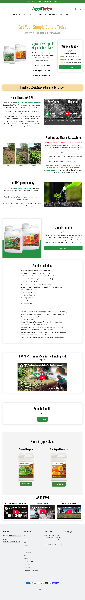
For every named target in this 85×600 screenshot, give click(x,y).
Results (26, 545)
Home (25, 536)
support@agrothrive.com (11, 541)
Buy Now (70, 67)
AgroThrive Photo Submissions (29, 563)
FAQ (61, 14)
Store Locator (28, 574)
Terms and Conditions (31, 571)
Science (26, 542)
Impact (26, 549)
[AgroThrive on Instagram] (68, 532)
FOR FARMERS (53, 14)
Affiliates (27, 567)
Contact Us (27, 552)
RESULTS (31, 14)
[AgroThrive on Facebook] (65, 532)
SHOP (14, 14)
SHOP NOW (26, 484)
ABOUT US (41, 14)
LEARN (21, 14)
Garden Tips (28, 558)
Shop (25, 539)
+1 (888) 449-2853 (14, 535)
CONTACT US (69, 14)
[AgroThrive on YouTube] (71, 532)
